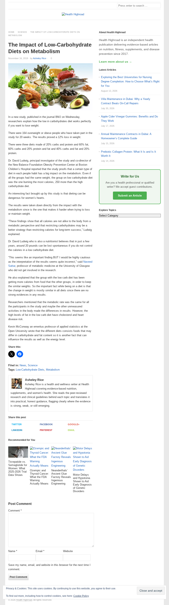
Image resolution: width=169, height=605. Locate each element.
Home (11, 32)
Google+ (73, 424)
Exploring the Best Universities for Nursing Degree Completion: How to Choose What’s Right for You (130, 81)
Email (71, 430)
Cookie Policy (81, 595)
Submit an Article (130, 195)
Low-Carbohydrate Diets (30, 369)
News (23, 365)
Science (22, 32)
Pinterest (46, 430)
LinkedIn (17, 430)
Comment (15, 510)
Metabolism (53, 369)
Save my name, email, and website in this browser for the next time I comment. (49, 567)
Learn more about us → (115, 61)
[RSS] (158, 23)
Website (68, 551)
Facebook (46, 424)
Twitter (17, 424)
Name (12, 551)
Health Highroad (24, 600)
